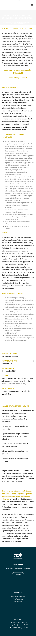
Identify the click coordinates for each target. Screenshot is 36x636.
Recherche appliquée (18, 596)
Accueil (5, 22)
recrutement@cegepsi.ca (15, 481)
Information (18, 601)
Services (12, 22)
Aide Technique (18, 599)
